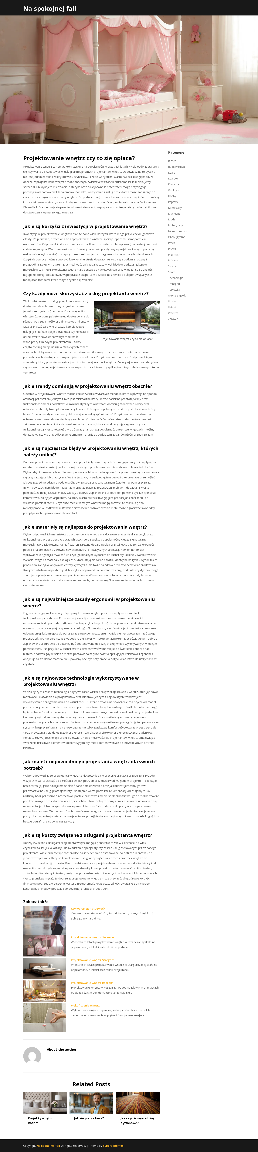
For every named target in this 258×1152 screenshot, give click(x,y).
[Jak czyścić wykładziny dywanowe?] (138, 1101)
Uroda (172, 301)
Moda (171, 219)
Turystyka (174, 289)
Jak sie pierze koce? (89, 1118)
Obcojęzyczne (176, 237)
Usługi (172, 307)
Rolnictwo (174, 260)
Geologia (173, 190)
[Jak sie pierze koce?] (91, 1101)
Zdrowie (173, 319)
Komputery (175, 207)
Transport (174, 284)
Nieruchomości (177, 231)
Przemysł (173, 254)
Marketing (174, 213)
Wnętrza (173, 313)
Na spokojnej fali (50, 8)
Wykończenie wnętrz (85, 1005)
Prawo (172, 248)
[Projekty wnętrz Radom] (45, 1101)
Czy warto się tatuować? (88, 908)
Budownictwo (176, 167)
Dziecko (173, 178)
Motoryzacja (176, 225)
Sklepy (172, 266)
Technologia (175, 278)
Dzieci (171, 172)
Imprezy (173, 202)
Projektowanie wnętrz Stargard (92, 960)
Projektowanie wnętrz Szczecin (92, 937)
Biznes (172, 161)
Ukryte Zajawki (177, 295)
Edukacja (173, 184)
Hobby (172, 196)
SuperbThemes (113, 1145)
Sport (171, 272)
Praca (171, 243)
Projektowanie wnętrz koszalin (92, 983)
